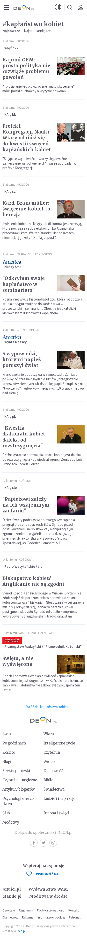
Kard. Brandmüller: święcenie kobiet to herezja (26, 208)
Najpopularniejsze (37, 30)
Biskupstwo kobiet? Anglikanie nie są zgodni (33, 581)
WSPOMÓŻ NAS (48, 874)
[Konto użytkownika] (81, 7)
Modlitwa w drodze (48, 896)
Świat (7, 734)
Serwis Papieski (28, 330)
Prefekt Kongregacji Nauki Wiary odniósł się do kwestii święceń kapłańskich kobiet (26, 137)
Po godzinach (14, 743)
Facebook (34, 843)
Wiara (49, 734)
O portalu (8, 910)
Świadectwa (54, 789)
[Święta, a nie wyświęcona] (71, 664)
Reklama (28, 917)
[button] (58, 7)
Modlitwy (10, 822)
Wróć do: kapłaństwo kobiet (47, 706)
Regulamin (26, 910)
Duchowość (53, 771)
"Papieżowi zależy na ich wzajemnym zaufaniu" (26, 505)
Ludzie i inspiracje (59, 798)
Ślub (6, 813)
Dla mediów (10, 917)
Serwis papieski (16, 771)
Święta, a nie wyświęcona (18, 661)
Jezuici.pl (11, 889)
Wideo (49, 761)
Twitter (43, 843)
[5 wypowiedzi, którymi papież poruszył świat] (71, 360)
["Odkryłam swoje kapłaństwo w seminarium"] (71, 284)
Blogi (6, 761)
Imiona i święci (56, 813)
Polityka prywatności (51, 910)
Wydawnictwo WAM (48, 889)
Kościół (23, 41)
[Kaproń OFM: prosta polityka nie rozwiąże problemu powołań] (71, 66)
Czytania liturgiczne (19, 780)
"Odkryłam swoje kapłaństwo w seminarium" (23, 284)
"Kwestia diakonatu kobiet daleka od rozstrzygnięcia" (23, 436)
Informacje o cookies (51, 917)
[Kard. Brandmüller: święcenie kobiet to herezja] (71, 209)
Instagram (53, 843)
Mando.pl (12, 896)
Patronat (74, 917)
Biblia (48, 780)
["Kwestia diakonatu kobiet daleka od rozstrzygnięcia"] (71, 434)
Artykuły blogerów (18, 789)
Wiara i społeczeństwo (34, 254)
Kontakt (73, 910)
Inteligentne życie (59, 743)
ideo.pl (21, 931)
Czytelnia (52, 752)
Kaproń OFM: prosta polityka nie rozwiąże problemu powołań (26, 68)
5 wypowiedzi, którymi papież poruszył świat (21, 359)
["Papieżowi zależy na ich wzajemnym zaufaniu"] (71, 505)
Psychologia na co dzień (18, 801)
